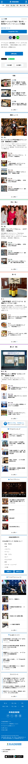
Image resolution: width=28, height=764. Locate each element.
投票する (9, 571)
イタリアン (7, 549)
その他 (6, 567)
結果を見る (19, 571)
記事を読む (14, 53)
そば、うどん (8, 554)
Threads (20, 715)
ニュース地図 (4, 18)
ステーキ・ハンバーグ (10, 564)
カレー (6, 557)
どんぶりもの (8, 559)
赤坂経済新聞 (14, 2)
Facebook (8, 715)
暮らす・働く (22, 5)
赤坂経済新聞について (6, 721)
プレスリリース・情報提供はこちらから (10, 723)
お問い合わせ (5, 727)
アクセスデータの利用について (8, 725)
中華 (5, 546)
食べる (7, 5)
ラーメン (6, 551)
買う (18, 5)
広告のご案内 (5, 730)
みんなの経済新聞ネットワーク (14, 744)
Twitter (12, 715)
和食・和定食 (8, 544)
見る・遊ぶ (13, 5)
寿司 (5, 562)
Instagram (16, 715)
